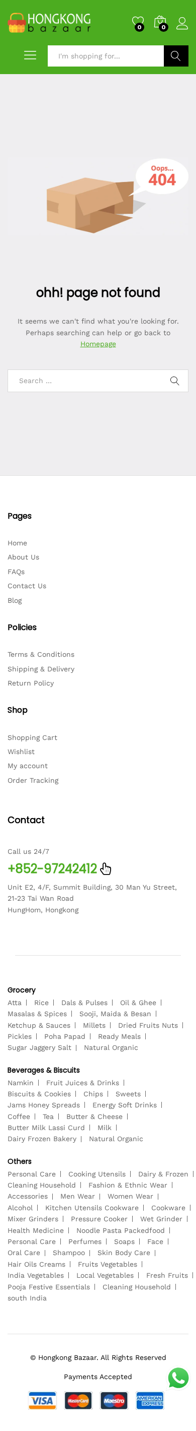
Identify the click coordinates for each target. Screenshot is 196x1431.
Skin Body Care (123, 1253)
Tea (48, 1116)
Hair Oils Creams (36, 1264)
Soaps (124, 1241)
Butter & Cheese (94, 1116)
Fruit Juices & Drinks (82, 1083)
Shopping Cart (32, 737)
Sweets (128, 1094)
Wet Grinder (161, 1219)
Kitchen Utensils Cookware (92, 1208)
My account (28, 766)
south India (27, 1298)
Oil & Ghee (138, 1003)
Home (17, 543)
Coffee (19, 1116)
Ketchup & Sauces (39, 1025)
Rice (41, 1003)
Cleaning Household (42, 1185)
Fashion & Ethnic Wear (127, 1185)
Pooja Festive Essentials (49, 1287)
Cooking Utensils (97, 1174)
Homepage (98, 344)
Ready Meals (119, 1036)
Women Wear (130, 1196)
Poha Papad (64, 1036)
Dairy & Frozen (163, 1174)
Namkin (21, 1083)
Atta (15, 1003)
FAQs (16, 572)
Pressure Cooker (99, 1219)
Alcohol (20, 1208)
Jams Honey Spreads (44, 1105)
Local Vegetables (105, 1275)
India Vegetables (36, 1275)
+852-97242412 (52, 868)
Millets (94, 1025)
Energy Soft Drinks (124, 1105)
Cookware (168, 1208)
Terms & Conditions (41, 654)
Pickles (20, 1036)
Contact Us (27, 586)
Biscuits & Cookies (39, 1094)
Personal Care (32, 1174)
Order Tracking (33, 780)
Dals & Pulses (84, 1003)
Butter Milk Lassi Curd (46, 1128)
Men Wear (77, 1196)
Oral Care (24, 1253)
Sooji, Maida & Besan (115, 1014)
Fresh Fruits (167, 1275)
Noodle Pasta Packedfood (120, 1230)
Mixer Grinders (33, 1219)
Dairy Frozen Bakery (42, 1139)
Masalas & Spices (37, 1014)
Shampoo (69, 1253)
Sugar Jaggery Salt (39, 1047)
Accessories (28, 1196)
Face (155, 1241)
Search (176, 56)
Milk (104, 1128)
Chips (93, 1094)
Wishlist (21, 752)
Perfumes (85, 1241)
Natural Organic (111, 1047)
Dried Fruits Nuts (148, 1025)
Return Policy (31, 683)
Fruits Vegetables (107, 1264)
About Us (23, 557)
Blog (15, 600)
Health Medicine (36, 1230)
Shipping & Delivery (41, 669)
